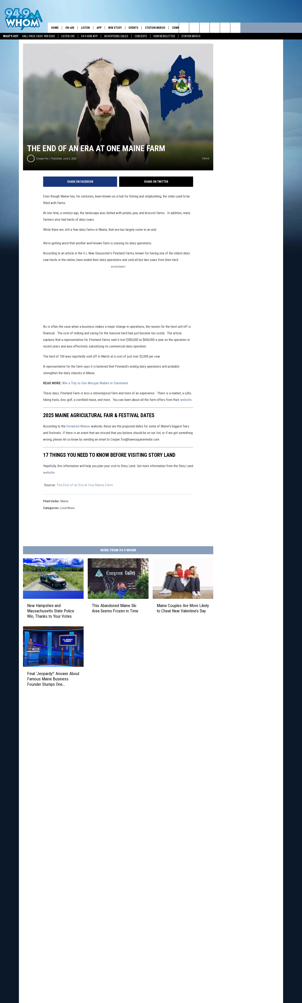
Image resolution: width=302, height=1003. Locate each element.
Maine (64, 501)
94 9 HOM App (89, 36)
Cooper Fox (42, 158)
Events (133, 27)
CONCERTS (141, 36)
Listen (85, 27)
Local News (67, 508)
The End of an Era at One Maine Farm (84, 485)
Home (55, 27)
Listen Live (68, 36)
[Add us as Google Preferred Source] (194, 28)
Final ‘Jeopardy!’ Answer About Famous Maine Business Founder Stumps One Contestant (53, 679)
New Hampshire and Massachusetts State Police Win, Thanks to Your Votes (50, 611)
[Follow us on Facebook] (204, 28)
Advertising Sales (116, 36)
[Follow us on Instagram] (215, 28)
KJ (85, 253)
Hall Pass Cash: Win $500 (38, 36)
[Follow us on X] (225, 28)
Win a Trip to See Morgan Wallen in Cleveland (95, 383)
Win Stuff (115, 27)
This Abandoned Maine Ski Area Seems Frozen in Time (115, 608)
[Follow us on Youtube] (235, 28)
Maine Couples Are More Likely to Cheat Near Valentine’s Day (183, 608)
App (99, 27)
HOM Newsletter (164, 36)
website (186, 400)
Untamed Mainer (78, 426)
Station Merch (190, 36)
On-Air (69, 27)
